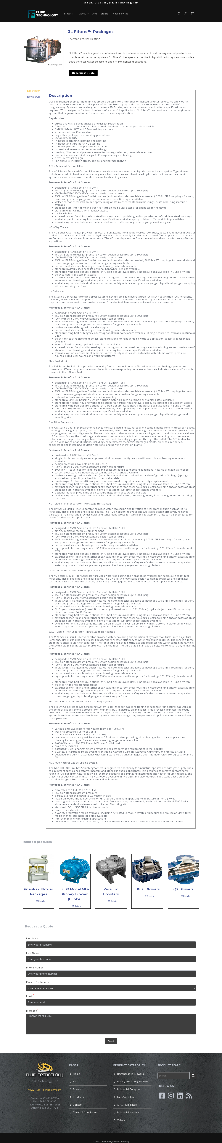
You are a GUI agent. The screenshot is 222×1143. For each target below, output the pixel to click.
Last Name (32, 953)
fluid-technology (106, 1141)
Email (30, 996)
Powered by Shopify (121, 1141)
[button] (70, 14)
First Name (32, 938)
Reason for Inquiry (37, 982)
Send (111, 1041)
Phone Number (35, 967)
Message (32, 1010)
